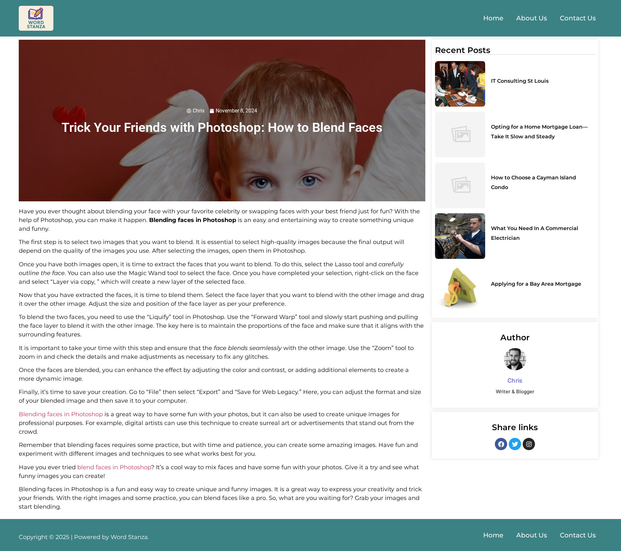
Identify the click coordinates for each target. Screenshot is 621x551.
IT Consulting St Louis (520, 81)
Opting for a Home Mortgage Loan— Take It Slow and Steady (539, 132)
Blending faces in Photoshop (61, 414)
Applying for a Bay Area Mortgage (536, 284)
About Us (531, 18)
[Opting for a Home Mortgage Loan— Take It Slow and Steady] (460, 134)
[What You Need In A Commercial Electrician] (460, 236)
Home (493, 18)
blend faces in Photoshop (114, 467)
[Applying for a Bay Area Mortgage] (460, 287)
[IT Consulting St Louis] (460, 84)
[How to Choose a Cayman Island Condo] (460, 185)
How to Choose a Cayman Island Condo (533, 182)
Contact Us (578, 18)
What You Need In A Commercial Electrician (534, 233)
